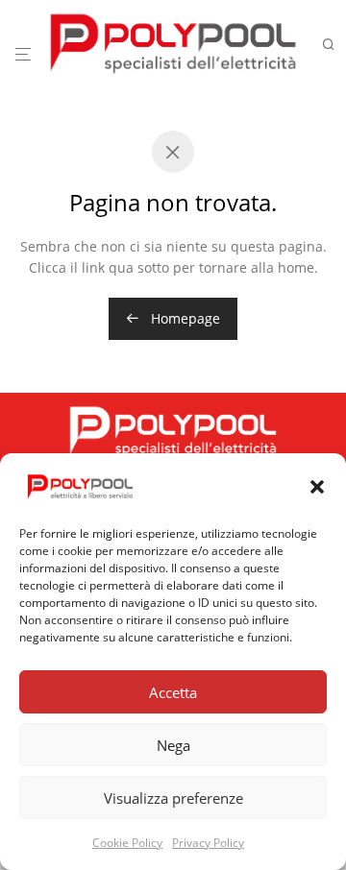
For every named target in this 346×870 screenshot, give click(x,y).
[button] (317, 486)
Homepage (183, 318)
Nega (173, 745)
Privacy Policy (208, 842)
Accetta (173, 692)
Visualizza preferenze (173, 798)
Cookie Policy (127, 842)
